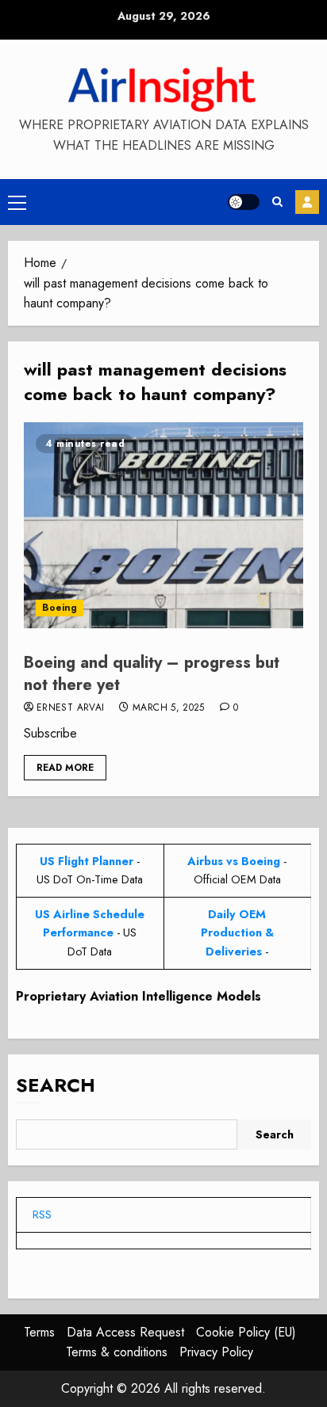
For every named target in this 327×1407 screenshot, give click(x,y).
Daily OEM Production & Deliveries (237, 932)
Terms (39, 1332)
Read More (65, 768)
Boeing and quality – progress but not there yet (151, 673)
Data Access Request (125, 1332)
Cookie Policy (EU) (246, 1332)
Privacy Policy (216, 1352)
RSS (42, 1214)
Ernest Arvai (70, 708)
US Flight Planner (86, 861)
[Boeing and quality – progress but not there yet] (163, 525)
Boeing (59, 608)
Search (55, 1085)
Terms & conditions (116, 1352)
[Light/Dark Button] (244, 202)
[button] (17, 202)
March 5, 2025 (169, 708)
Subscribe (307, 202)
